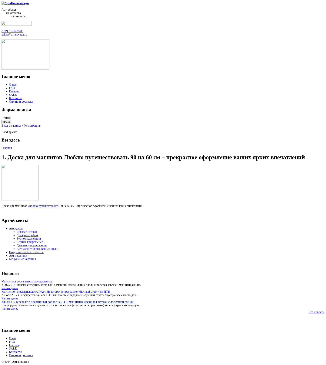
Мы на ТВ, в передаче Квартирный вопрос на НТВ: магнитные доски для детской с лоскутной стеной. (68, 301)
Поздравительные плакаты (26, 252)
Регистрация (32, 125)
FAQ (12, 88)
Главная (7, 147)
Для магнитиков (27, 231)
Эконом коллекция (29, 238)
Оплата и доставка (21, 101)
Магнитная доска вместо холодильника (27, 281)
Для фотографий (27, 235)
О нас (12, 84)
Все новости (316, 312)
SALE (13, 94)
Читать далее (10, 288)
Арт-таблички (18, 255)
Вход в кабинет (11, 125)
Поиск (6, 117)
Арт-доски (16, 228)
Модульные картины (22, 259)
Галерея (14, 91)
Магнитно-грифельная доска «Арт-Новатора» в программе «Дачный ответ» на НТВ (56, 291)
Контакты (15, 98)
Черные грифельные (30, 242)
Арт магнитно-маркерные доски (37, 248)
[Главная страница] (15, 3)
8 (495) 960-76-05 (12, 31)
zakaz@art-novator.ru (14, 34)
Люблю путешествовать (43, 205)
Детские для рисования (32, 245)
